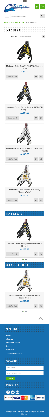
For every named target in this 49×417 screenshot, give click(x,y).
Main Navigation (6, 16)
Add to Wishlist (36, 76)
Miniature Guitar (17, 22)
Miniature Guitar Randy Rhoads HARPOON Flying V (25, 108)
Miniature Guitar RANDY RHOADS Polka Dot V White (24, 149)
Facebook (8, 392)
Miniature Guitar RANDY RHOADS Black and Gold (24, 67)
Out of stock (12, 118)
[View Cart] (42, 6)
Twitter (13, 392)
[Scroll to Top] (41, 319)
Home (6, 22)
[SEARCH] (42, 16)
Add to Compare (41, 76)
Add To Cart (12, 76)
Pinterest (17, 392)
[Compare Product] (37, 6)
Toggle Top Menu (25, 1)
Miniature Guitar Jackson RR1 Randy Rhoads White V (24, 190)
